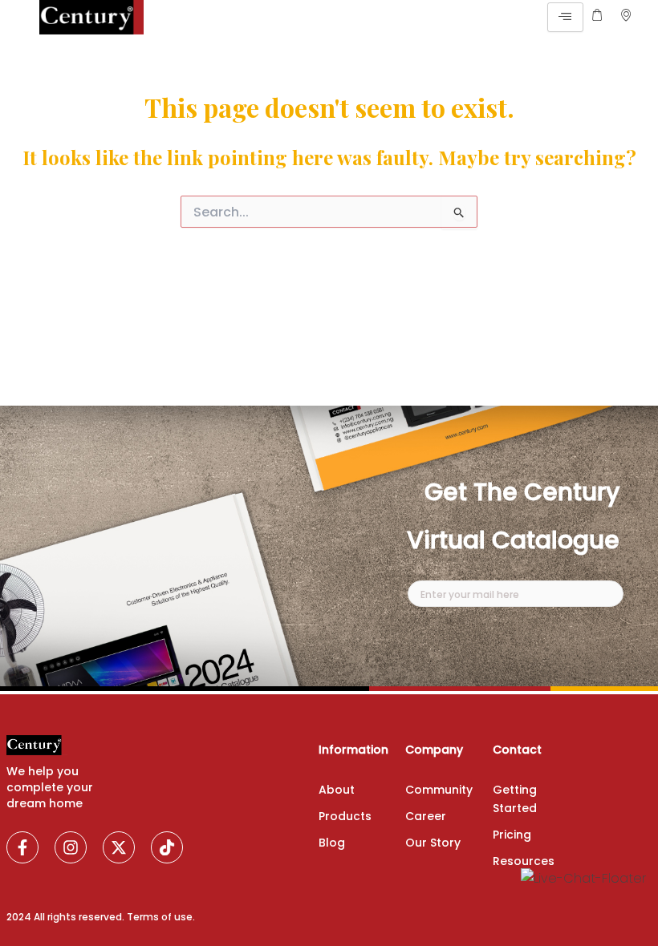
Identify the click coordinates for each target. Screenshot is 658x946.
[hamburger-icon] (565, 17)
